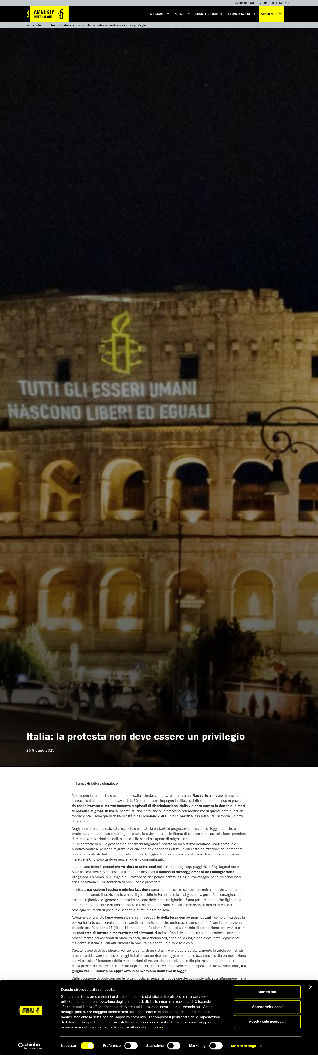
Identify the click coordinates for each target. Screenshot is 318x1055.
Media (263, 3)
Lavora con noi (244, 3)
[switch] (131, 1045)
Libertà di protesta (70, 25)
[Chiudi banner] (310, 987)
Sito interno (280, 3)
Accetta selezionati (267, 1007)
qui (165, 1027)
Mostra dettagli (243, 1046)
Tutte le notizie (47, 25)
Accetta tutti (267, 992)
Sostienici (268, 14)
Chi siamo (157, 14)
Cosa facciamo (206, 14)
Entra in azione (239, 14)
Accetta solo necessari (267, 1021)
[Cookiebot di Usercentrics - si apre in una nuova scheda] (30, 1045)
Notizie (180, 14)
